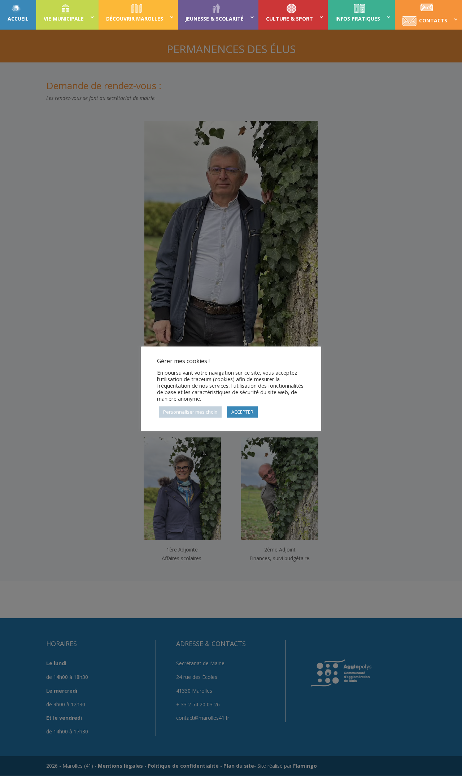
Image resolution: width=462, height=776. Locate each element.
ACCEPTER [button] (242, 412)
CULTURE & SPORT (289, 18)
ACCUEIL (18, 18)
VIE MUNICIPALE (64, 18)
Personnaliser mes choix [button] (190, 412)
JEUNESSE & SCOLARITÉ (214, 18)
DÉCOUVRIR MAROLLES (134, 18)
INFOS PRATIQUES (357, 18)
